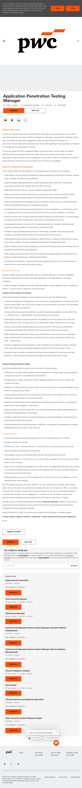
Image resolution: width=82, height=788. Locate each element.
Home (21, 753)
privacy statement (43, 558)
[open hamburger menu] (4, 41)
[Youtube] (18, 764)
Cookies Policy (63, 777)
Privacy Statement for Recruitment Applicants (59, 517)
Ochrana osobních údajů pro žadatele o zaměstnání (21, 517)
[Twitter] (11, 764)
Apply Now (15, 593)
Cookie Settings (75, 777)
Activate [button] (74, 566)
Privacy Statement (50, 777)
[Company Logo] (41, 41)
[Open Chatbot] (56, 742)
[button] (13, 110)
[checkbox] (35, 110)
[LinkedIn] (4, 764)
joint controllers (23, 555)
